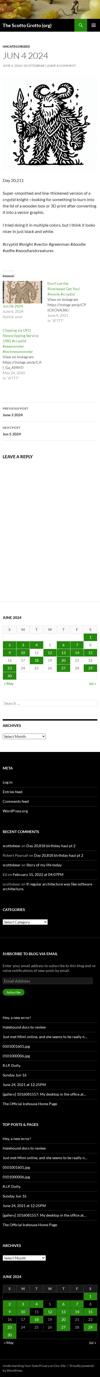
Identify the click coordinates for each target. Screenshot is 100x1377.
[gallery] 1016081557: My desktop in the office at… (44, 1094)
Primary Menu (93, 25)
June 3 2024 (15, 411)
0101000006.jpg (16, 1056)
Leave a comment (61, 66)
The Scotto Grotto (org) (27, 25)
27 (63, 668)
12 (50, 652)
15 (90, 652)
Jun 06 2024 (13, 306)
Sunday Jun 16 (14, 1075)
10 (23, 652)
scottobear (34, 66)
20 (63, 660)
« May (9, 683)
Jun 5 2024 (12, 431)
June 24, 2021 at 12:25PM (24, 1084)
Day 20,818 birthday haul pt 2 (50, 845)
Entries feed (12, 791)
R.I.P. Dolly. (12, 1065)
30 (9, 675)
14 (77, 652)
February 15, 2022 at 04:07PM (38, 874)
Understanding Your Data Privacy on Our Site (34, 1366)
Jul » (92, 683)
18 (36, 660)
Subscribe (14, 992)
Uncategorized (16, 46)
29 (90, 668)
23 (9, 668)
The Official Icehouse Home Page (30, 1103)
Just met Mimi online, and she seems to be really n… (45, 1036)
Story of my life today (44, 865)
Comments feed (16, 801)
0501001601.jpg (16, 1046)
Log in (8, 782)
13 (63, 652)
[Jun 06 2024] (22, 292)
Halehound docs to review (24, 1027)
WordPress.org (15, 811)
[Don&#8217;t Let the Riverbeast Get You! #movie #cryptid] (69, 302)
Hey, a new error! (17, 1017)
